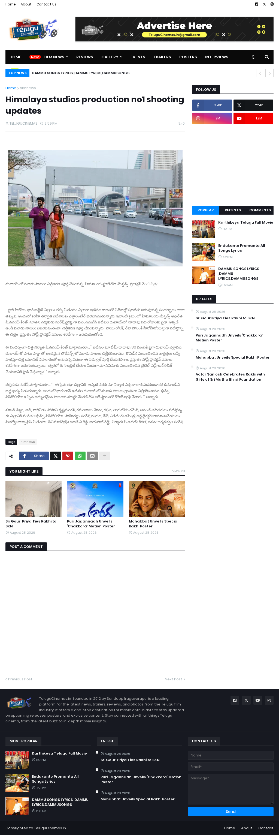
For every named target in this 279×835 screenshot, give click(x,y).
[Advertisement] (233, 165)
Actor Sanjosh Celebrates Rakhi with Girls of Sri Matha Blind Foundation (230, 377)
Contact (266, 828)
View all (178, 471)
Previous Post (20, 679)
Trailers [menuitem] (162, 57)
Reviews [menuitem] (84, 57)
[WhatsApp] (80, 456)
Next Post (173, 679)
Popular (206, 210)
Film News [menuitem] (54, 57)
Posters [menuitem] (188, 57)
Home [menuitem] (15, 57)
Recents (233, 210)
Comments (260, 210)
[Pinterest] (67, 456)
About (26, 4)
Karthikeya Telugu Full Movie (245, 222)
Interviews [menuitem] (216, 57)
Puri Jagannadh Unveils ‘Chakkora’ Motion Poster (91, 524)
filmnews (28, 88)
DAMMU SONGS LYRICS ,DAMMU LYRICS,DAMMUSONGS (80, 73)
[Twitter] (55, 456)
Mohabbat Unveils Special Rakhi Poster (153, 524)
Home (10, 4)
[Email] (92, 456)
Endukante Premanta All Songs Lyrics (241, 248)
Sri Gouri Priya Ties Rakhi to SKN (30, 524)
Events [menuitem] (138, 57)
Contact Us (46, 4)
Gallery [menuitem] (110, 57)
